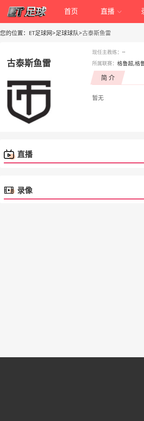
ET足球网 (40, 32)
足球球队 (67, 32)
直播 (111, 11)
